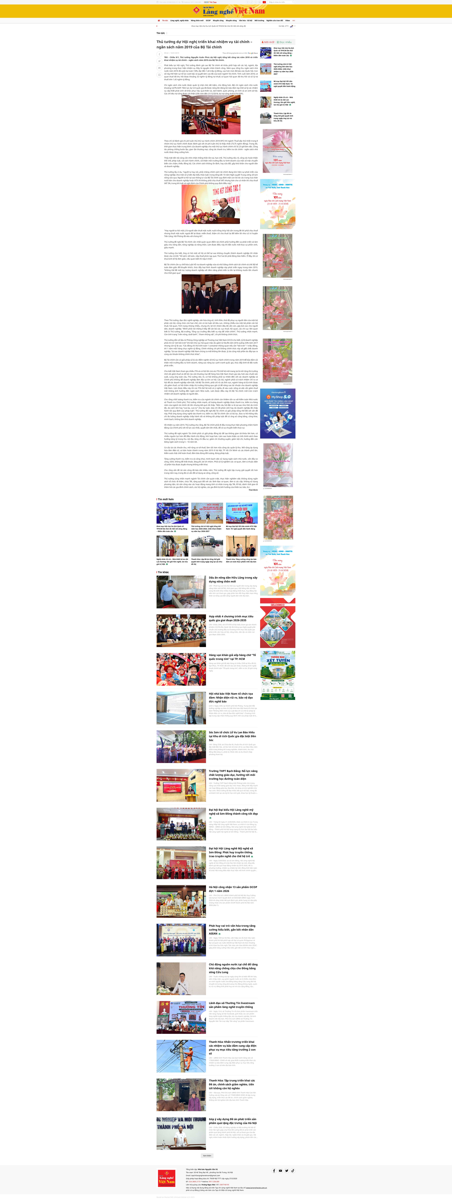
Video (287, 20)
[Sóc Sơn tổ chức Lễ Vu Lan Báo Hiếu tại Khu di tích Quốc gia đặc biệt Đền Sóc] (181, 746)
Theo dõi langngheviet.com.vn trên (235, 53)
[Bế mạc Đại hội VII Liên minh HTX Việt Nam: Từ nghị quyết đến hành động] (242, 513)
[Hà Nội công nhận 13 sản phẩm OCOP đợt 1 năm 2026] (181, 901)
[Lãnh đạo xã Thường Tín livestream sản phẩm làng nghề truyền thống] (181, 1017)
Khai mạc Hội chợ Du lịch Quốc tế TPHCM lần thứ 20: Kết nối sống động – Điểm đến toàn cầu (192, 26)
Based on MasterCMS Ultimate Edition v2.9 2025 (175, 1197)
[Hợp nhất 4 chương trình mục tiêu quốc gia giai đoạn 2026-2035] (181, 630)
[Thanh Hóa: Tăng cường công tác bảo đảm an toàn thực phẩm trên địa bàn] (242, 546)
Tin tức (165, 20)
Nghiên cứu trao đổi (274, 20)
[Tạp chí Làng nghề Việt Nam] (167, 1178)
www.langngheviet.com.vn (256, 1188)
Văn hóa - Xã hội (245, 20)
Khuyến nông (231, 20)
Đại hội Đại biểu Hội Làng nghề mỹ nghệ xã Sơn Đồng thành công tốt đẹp (233, 811)
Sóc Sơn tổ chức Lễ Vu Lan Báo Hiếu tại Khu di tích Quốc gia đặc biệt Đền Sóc (232, 736)
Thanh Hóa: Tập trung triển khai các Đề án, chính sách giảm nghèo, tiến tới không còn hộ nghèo (232, 1084)
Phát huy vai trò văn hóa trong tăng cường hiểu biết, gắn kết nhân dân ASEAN (232, 929)
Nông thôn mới (197, 20)
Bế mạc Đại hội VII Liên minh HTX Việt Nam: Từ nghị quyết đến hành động (284, 83)
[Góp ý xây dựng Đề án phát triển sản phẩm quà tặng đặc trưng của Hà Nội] (181, 1133)
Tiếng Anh (264, 2)
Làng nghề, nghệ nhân (179, 20)
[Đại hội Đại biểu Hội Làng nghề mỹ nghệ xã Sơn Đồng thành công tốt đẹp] (181, 824)
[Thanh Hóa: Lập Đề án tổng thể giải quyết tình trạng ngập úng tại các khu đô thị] (207, 546)
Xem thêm (207, 1156)
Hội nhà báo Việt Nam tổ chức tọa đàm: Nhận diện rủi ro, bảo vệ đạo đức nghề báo (231, 697)
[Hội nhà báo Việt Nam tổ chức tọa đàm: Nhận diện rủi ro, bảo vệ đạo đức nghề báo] (181, 708)
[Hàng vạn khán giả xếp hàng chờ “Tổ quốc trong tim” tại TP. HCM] (181, 669)
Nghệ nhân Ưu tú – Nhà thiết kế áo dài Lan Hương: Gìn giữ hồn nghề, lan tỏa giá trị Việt (172, 561)
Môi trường (259, 20)
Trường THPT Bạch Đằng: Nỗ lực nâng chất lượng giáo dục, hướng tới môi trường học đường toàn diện (233, 774)
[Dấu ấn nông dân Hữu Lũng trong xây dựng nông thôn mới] (181, 592)
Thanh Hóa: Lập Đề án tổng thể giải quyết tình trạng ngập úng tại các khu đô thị (206, 561)
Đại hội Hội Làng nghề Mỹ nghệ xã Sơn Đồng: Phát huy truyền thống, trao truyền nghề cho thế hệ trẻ (231, 852)
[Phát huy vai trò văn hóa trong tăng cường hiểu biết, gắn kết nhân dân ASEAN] (181, 940)
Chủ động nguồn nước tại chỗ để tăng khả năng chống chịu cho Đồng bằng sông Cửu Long (233, 968)
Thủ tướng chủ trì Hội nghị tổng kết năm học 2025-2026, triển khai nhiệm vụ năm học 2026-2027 (206, 528)
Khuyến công (218, 20)
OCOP (208, 20)
